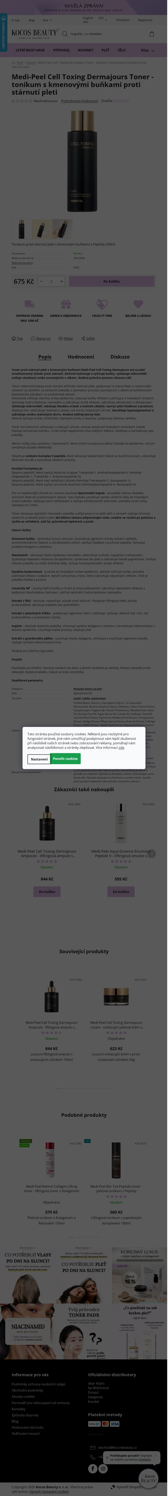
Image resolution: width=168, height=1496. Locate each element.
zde (121, 747)
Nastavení (39, 759)
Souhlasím (65, 758)
